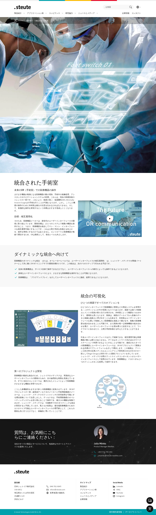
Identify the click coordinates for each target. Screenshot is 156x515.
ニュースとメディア (88, 496)
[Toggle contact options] (149, 500)
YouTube (119, 493)
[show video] (110, 219)
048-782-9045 (55, 486)
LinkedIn (119, 486)
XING (118, 489)
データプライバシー (133, 512)
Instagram (120, 496)
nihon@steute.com (57, 489)
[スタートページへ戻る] (22, 7)
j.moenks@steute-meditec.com (110, 455)
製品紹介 (83, 486)
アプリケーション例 (88, 489)
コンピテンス (85, 493)
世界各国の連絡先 (57, 493)
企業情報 (83, 499)
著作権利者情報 (115, 512)
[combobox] (115, 7)
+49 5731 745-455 (105, 452)
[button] (24, 13)
